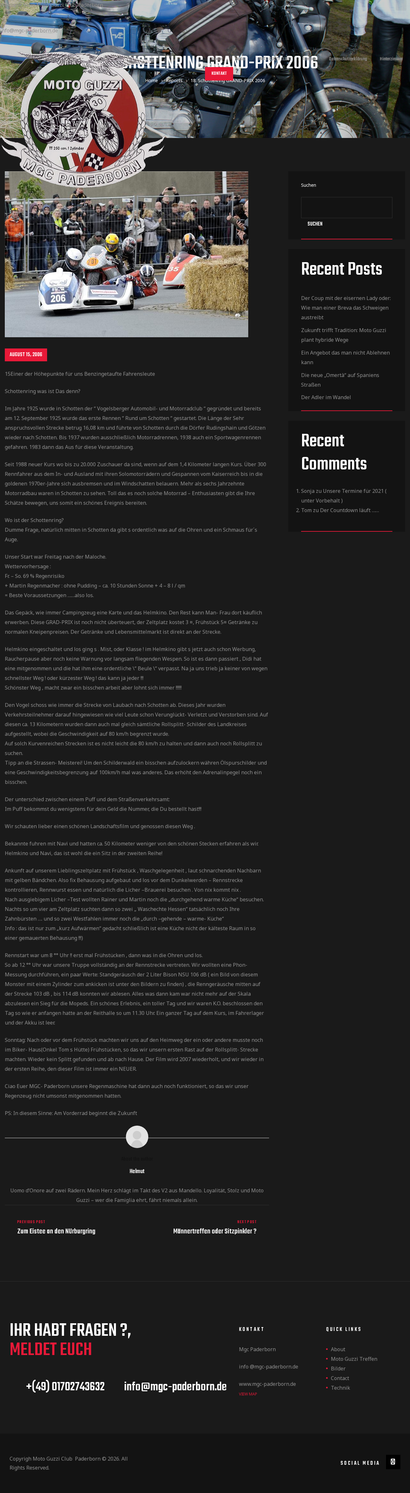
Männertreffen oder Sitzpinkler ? (204, 1227)
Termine (309, 59)
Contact (340, 1378)
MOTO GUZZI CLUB (274, 59)
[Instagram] (393, 1462)
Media (240, 59)
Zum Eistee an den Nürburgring (69, 1227)
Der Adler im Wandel (326, 397)
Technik (340, 1387)
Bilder (338, 1368)
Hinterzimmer (391, 59)
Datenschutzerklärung (348, 59)
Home (217, 59)
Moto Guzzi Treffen (354, 1358)
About (338, 1349)
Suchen (315, 224)
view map (248, 1394)
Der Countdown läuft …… (349, 510)
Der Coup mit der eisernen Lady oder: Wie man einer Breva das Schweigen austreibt (346, 308)
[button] (219, 74)
